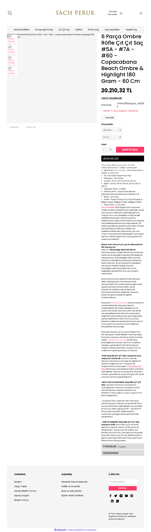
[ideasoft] (60, 529)
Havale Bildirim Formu (25, 490)
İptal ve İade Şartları (71, 490)
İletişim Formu (21, 500)
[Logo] (75, 13)
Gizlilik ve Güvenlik (70, 486)
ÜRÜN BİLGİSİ (111, 158)
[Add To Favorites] (94, 38)
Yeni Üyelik (112, 14)
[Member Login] (121, 13)
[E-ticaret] (75, 530)
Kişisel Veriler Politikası (72, 495)
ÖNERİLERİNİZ (111, 453)
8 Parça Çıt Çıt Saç (118, 302)
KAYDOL (122, 488)
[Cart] (135, 13)
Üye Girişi (113, 11)
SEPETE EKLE (130, 149)
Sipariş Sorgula (21, 495)
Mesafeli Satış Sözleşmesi (74, 481)
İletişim (18, 481)
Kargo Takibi (20, 486)
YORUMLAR (114, 446)
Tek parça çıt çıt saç (117, 340)
